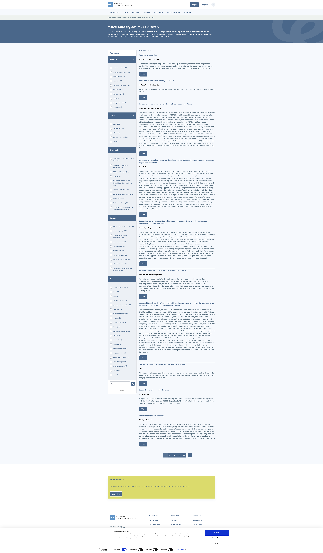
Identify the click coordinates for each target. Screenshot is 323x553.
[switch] (140, 549)
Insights (147, 12)
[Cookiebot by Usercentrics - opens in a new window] (103, 549)
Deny (216, 543)
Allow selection (216, 538)
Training (125, 12)
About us (174, 520)
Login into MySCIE (154, 524)
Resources (136, 12)
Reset (122, 391)
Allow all (216, 532)
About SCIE (188, 12)
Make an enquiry (154, 520)
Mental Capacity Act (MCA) (120, 17)
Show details (180, 549)
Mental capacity (198, 524)
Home (109, 17)
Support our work (173, 12)
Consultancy (114, 12)
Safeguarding (158, 12)
